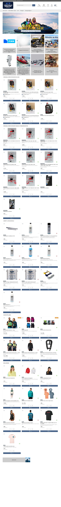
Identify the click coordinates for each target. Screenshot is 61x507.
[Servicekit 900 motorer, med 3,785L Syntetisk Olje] (30, 84)
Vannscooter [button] (5, 10)
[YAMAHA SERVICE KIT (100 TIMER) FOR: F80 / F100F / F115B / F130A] (49, 133)
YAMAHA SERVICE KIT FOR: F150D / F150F (28, 164)
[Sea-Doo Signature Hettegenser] (30, 370)
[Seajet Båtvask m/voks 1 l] (30, 251)
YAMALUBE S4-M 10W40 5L (7, 211)
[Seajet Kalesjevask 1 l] (12, 297)
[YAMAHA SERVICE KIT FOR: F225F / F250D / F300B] (12, 180)
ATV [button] (17, 10)
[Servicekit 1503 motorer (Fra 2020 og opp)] (12, 108)
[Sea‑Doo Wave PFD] (30, 322)
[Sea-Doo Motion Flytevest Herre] (49, 322)
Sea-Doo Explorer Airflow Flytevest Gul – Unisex (30, 352)
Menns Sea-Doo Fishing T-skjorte (27, 422)
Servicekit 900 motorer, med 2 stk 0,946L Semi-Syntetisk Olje (11, 92)
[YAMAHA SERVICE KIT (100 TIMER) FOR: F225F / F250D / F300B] (30, 180)
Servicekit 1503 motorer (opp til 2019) (46, 92)
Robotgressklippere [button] (28, 10)
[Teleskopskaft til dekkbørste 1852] (12, 228)
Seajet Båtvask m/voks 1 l (26, 258)
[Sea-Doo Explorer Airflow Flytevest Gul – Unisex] (30, 345)
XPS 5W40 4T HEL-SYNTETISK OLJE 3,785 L (47, 115)
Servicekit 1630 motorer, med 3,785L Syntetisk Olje (30, 115)
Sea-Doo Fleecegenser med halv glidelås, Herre (11, 400)
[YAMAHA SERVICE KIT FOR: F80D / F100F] (12, 157)
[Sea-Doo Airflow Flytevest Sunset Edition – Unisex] (12, 345)
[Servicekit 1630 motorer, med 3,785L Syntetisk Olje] (30, 108)
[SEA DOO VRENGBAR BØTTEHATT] (49, 370)
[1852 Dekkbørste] (49, 274)
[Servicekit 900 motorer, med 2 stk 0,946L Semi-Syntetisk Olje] (12, 84)
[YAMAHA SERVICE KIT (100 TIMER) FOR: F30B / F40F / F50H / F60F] (12, 133)
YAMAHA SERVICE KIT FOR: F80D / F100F (9, 164)
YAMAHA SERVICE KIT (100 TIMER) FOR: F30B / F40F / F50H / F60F (11, 141)
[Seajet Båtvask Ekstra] (30, 228)
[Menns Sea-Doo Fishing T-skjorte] (30, 415)
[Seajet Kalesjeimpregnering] (49, 251)
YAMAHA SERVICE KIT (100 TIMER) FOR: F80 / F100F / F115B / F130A (48, 141)
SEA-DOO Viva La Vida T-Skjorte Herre (46, 400)
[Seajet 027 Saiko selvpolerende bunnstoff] (30, 274)
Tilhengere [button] (21, 10)
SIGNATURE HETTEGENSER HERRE (27, 400)
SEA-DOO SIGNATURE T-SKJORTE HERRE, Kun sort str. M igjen (48, 423)
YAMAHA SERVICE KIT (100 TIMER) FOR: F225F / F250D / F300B (30, 188)
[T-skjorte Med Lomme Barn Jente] (12, 438)
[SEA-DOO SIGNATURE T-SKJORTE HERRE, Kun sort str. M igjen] (49, 415)
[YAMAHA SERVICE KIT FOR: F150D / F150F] (30, 157)
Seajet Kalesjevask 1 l (6, 304)
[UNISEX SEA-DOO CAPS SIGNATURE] (12, 370)
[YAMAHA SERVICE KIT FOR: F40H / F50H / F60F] (30, 133)
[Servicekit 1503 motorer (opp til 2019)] (49, 84)
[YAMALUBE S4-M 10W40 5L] (12, 204)
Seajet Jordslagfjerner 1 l (7, 258)
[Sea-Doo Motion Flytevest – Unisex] (12, 322)
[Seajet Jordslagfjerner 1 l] (12, 251)
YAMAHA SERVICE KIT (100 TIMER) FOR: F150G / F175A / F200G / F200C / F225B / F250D (49, 165)
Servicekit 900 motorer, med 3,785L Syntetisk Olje (30, 92)
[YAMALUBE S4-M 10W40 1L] (49, 180)
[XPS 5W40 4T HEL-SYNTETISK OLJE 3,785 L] (49, 108)
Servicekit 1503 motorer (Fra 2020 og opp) (10, 115)
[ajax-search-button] (33, 5)
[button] (7, 23)
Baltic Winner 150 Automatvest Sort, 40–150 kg (48, 352)
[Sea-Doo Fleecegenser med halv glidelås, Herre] (12, 393)
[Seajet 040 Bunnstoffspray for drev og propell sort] (49, 228)
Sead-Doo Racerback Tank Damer (8, 422)
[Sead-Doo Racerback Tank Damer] (12, 415)
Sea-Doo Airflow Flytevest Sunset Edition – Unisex (11, 352)
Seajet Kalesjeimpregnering (45, 258)
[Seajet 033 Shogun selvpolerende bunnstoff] (12, 274)
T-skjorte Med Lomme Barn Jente (8, 446)
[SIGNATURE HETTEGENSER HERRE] (30, 393)
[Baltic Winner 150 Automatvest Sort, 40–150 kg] (49, 345)
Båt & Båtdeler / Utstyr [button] (12, 10)
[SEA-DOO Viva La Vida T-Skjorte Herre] (49, 393)
